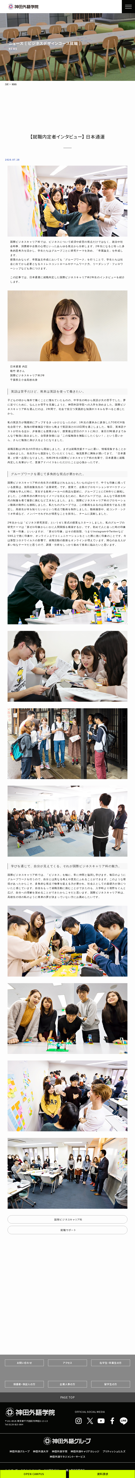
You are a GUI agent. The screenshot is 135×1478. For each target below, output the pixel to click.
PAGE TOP (67, 1397)
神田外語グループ (20, 1451)
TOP (7, 84)
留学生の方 (110, 1384)
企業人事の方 (67, 1384)
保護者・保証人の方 (24, 1384)
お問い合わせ (24, 1362)
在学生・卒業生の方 (111, 1362)
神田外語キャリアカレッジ (85, 1451)
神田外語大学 (40, 1451)
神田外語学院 (59, 1451)
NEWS (14, 84)
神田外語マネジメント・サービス (67, 1456)
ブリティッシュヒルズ (114, 1451)
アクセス (67, 1362)
